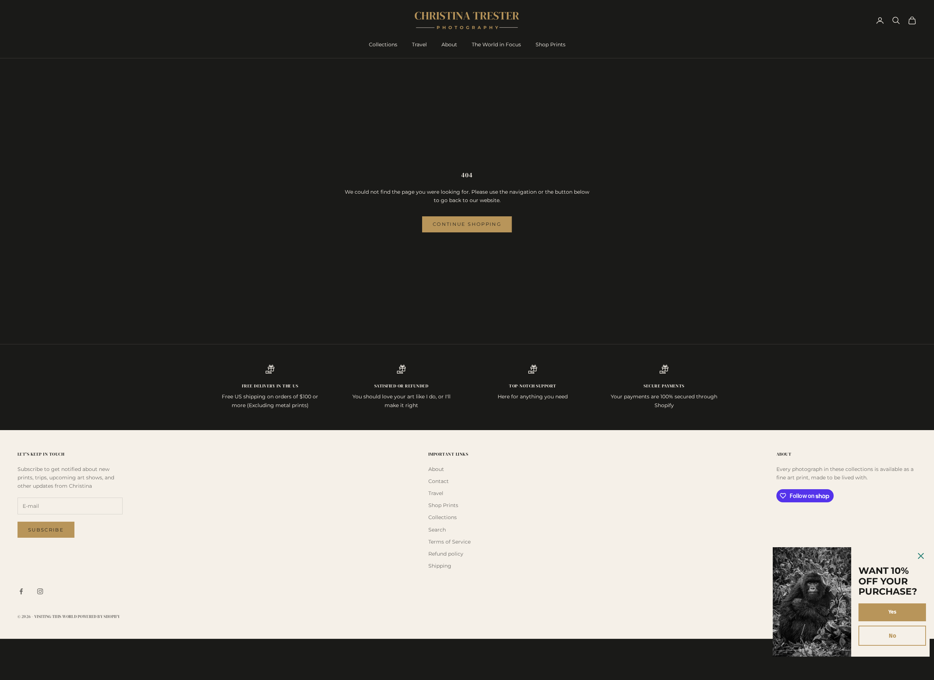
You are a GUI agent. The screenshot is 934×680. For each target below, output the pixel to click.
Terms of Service (449, 541)
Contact (438, 481)
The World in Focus (496, 44)
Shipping (439, 566)
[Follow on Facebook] (21, 591)
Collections (383, 44)
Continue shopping (467, 224)
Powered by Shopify (99, 616)
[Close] (921, 556)
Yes (892, 612)
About (449, 44)
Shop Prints (551, 44)
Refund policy (445, 553)
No (892, 635)
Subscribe (46, 530)
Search (437, 529)
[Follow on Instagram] (40, 591)
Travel (419, 44)
